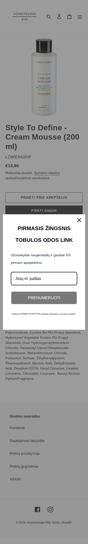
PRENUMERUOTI (44, 298)
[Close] (79, 220)
